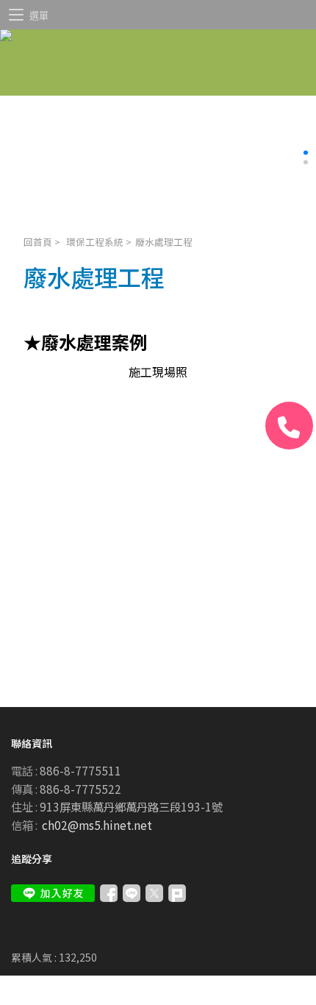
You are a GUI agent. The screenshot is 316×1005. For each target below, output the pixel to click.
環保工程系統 (94, 242)
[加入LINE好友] (53, 893)
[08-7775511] (289, 426)
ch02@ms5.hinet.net (97, 825)
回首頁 (38, 242)
